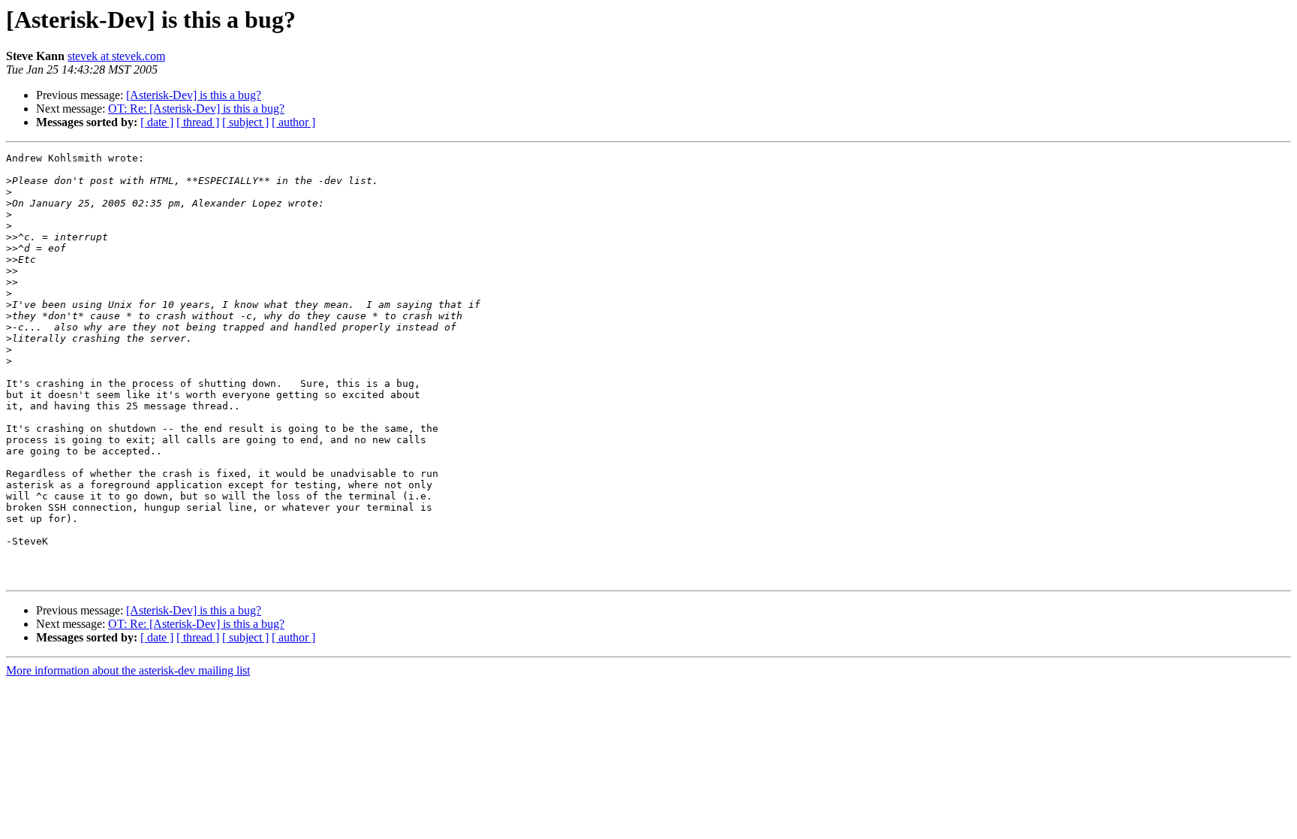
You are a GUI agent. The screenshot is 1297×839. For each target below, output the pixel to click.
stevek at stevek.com (116, 56)
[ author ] (293, 122)
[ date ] (156, 122)
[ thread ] (197, 122)
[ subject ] (245, 122)
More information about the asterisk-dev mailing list (128, 670)
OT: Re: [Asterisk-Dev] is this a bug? (196, 108)
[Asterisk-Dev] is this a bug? (193, 95)
